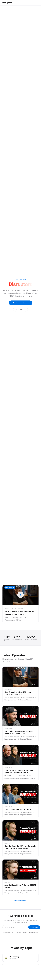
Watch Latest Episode (20, 303)
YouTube (18, 932)
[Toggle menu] (37, 3)
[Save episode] (36, 668)
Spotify (25, 932)
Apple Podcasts (33, 932)
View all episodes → (20, 900)
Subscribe (20, 309)
